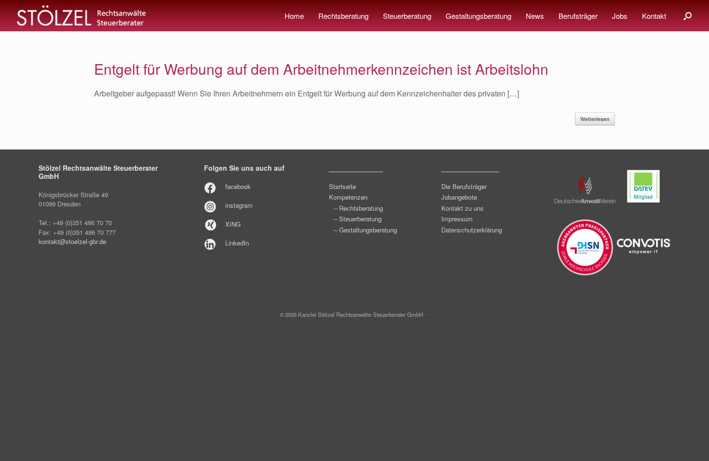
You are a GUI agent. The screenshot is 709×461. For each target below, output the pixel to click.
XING (233, 224)
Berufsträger (578, 16)
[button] (687, 15)
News (535, 16)
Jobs (619, 16)
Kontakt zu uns (462, 208)
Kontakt (654, 16)
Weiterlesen (595, 118)
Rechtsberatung (343, 16)
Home (294, 16)
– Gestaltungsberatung (365, 229)
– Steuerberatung (358, 218)
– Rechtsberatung (358, 208)
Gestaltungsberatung (478, 16)
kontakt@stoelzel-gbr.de (72, 241)
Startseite (342, 186)
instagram (239, 205)
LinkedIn (237, 242)
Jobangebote (459, 197)
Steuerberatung (407, 16)
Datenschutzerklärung (471, 229)
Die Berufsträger (464, 186)
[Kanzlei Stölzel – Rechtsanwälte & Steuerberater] (81, 16)
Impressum (457, 218)
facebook (238, 186)
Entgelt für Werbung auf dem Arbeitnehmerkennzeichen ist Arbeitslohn (321, 68)
